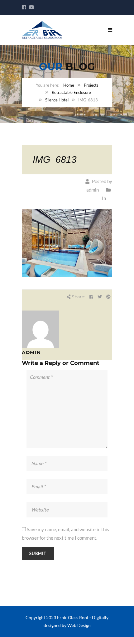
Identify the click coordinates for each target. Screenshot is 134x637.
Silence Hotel (57, 99)
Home (68, 85)
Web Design (79, 625)
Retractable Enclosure (71, 92)
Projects (91, 85)
